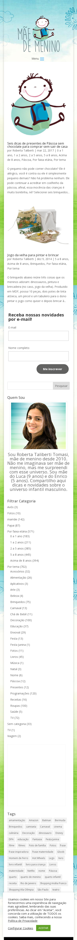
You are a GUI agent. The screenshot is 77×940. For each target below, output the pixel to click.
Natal (13, 669)
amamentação (17, 820)
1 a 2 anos (20, 155)
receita (13, 883)
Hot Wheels (38, 858)
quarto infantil (53, 877)
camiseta (31, 826)
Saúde (14, 711)
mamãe (12, 519)
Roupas (15, 706)
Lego (51, 858)
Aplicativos (17, 584)
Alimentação (18, 577)
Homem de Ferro (18, 858)
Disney (59, 833)
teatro (56, 889)
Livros (14, 657)
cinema (58, 826)
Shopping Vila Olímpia (21, 889)
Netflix (31, 870)
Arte (13, 589)
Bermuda (60, 820)
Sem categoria (16, 724)
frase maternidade (42, 851)
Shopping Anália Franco (53, 883)
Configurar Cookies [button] (20, 928)
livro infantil (15, 864)
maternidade (16, 870)
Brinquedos (37, 264)
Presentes (16, 687)
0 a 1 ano (16, 536)
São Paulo (43, 889)
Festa (13, 638)
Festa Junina (18, 645)
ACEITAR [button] (43, 928)
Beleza (14, 596)
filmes (21, 845)
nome (41, 870)
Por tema (60, 160)
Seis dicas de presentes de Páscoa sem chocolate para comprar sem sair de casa (37, 145)
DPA (11, 839)
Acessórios (17, 571)
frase (63, 845)
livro (60, 858)
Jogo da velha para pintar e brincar (33, 255)
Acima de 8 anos (18, 264)
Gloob (60, 851)
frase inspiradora (18, 851)
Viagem (12, 736)
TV (12, 718)
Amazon (33, 820)
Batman (46, 820)
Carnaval (15, 608)
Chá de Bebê (18, 614)
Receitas (15, 699)
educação (23, 839)
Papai (10, 525)
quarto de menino (31, 877)
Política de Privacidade (23, 920)
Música (14, 663)
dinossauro (45, 833)
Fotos (11, 513)
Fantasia (37, 839)
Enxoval (15, 632)
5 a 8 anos (50, 155)
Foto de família (37, 845)
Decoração (17, 620)
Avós (10, 507)
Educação (16, 626)
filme (11, 845)
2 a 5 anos (35, 155)
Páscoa (26, 160)
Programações (19, 693)
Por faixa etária (42, 160)
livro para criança (35, 864)
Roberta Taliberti (23, 150)
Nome (14, 675)
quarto (13, 877)
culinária (13, 833)
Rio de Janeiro (28, 883)
